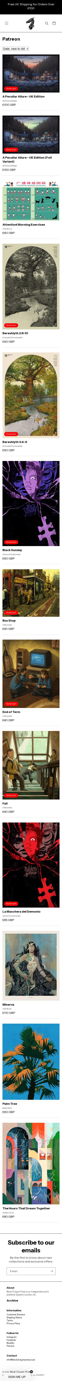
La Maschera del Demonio (21, 911)
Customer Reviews (16, 1314)
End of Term (11, 712)
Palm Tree (9, 1104)
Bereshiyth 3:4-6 (14, 442)
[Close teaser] (31, 1371)
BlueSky (10, 1343)
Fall (5, 803)
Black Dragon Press (20, 1371)
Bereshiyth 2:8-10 (15, 333)
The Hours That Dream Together (26, 1208)
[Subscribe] (51, 1271)
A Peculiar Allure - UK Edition (23, 96)
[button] (6, 23)
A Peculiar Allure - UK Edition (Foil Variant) (27, 159)
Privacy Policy (13, 1323)
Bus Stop (9, 620)
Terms (10, 1320)
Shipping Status (14, 1317)
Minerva (8, 1004)
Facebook (11, 1340)
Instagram (12, 1337)
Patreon (10, 1346)
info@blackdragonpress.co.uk (21, 1359)
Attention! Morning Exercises (23, 224)
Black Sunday (12, 550)
